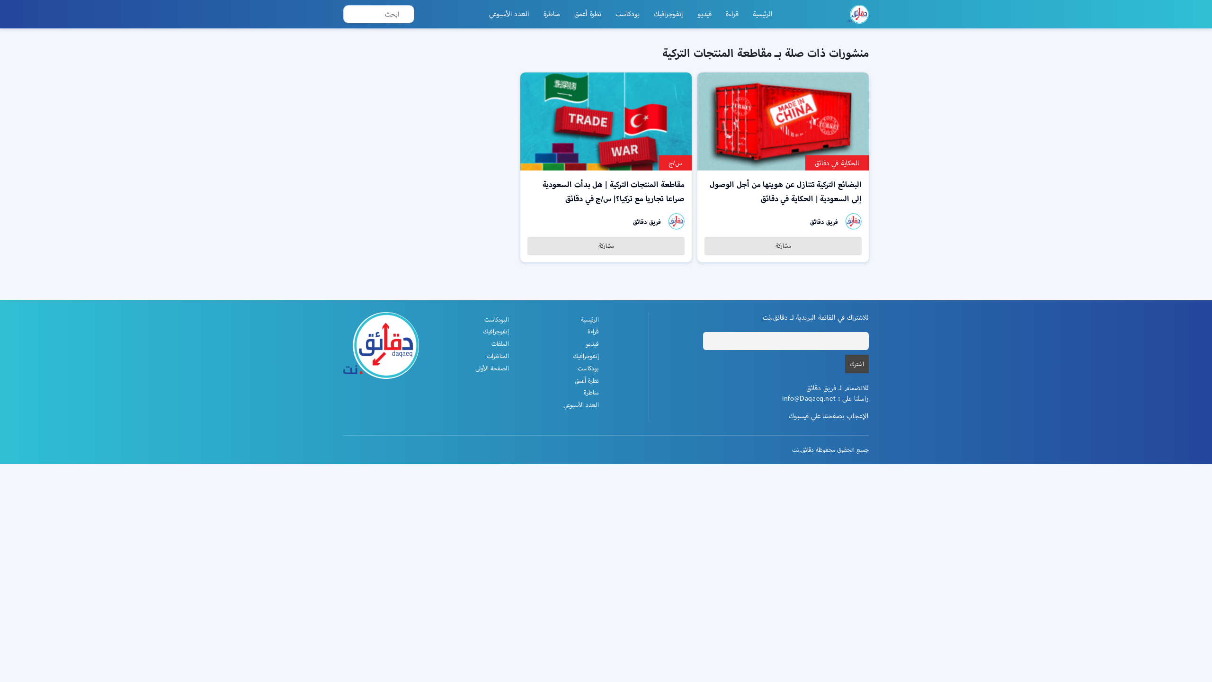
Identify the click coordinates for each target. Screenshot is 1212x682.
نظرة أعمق (587, 13)
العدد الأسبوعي (509, 13)
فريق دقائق (824, 222)
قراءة (732, 13)
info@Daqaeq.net (809, 398)
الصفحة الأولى (492, 368)
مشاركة (783, 246)
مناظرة (552, 13)
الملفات (500, 343)
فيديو (704, 13)
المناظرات (498, 355)
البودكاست (496, 319)
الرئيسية (763, 13)
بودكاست (627, 13)
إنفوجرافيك (668, 13)
